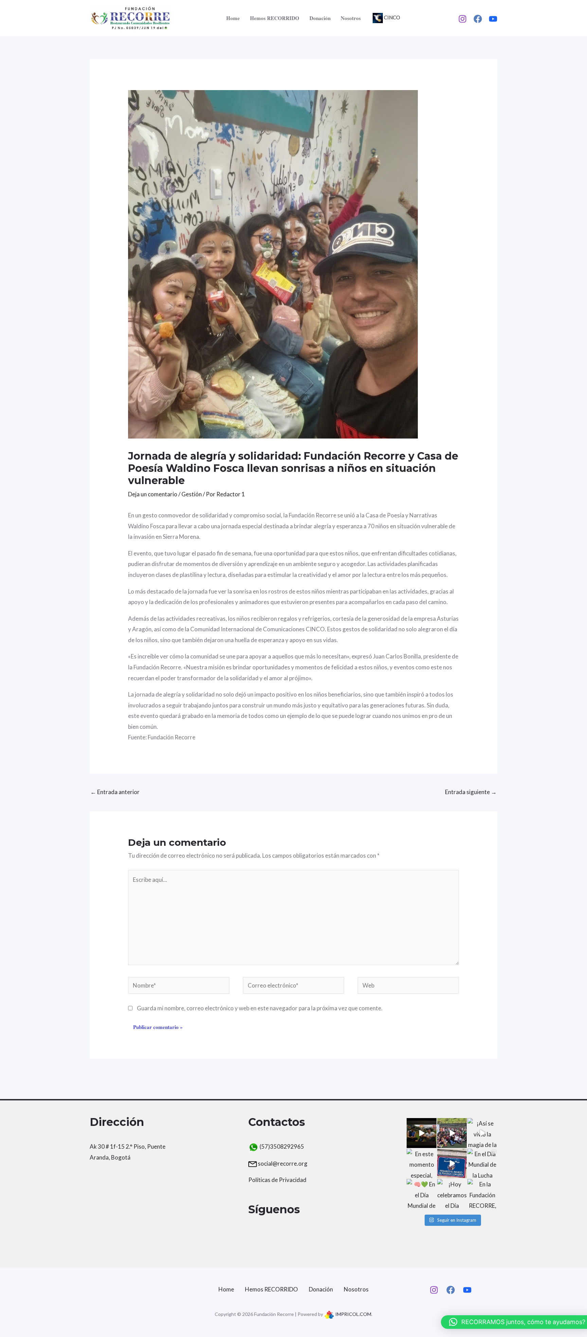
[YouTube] (467, 1290)
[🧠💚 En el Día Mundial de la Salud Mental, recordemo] (422, 1194)
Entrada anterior (115, 791)
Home (233, 18)
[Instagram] (462, 19)
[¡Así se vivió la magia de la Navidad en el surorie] (482, 1133)
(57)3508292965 (281, 1146)
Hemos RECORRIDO (274, 18)
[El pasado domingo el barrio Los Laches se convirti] (452, 1133)
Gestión (191, 494)
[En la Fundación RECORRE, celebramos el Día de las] (482, 1194)
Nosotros (351, 18)
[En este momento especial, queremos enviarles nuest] (422, 1164)
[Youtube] (493, 19)
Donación (320, 18)
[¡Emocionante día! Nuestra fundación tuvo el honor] (452, 1164)
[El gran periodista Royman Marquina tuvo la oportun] (422, 1133)
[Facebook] (478, 19)
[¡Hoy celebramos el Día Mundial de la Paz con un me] (452, 1194)
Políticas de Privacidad (277, 1179)
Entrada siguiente (471, 791)
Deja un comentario (152, 494)
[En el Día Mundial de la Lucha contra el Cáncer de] (482, 1164)
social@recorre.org (282, 1163)
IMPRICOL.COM (352, 1314)
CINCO (391, 17)
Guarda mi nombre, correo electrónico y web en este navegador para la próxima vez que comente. (260, 1008)
